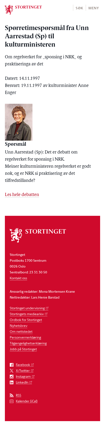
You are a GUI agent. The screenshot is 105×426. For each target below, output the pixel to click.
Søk (79, 8)
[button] (79, 8)
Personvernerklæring (25, 337)
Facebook (23, 365)
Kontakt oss (18, 278)
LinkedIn (22, 382)
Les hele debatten (22, 195)
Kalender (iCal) (27, 401)
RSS (18, 395)
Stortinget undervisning (27, 308)
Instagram (23, 376)
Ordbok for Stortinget (26, 319)
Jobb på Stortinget (23, 349)
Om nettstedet (21, 331)
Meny (93, 8)
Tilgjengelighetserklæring (28, 343)
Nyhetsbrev (18, 325)
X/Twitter (23, 371)
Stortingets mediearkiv (27, 314)
